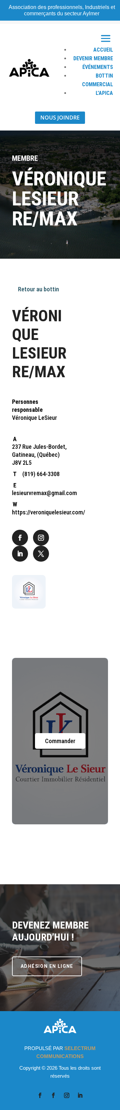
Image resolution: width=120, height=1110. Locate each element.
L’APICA (104, 93)
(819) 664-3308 (41, 473)
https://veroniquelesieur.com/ (48, 512)
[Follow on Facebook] (20, 538)
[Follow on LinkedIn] (20, 554)
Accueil (103, 50)
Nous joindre (60, 117)
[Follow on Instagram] (41, 538)
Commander (60, 740)
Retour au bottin (38, 289)
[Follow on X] (41, 554)
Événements (97, 67)
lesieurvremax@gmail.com (44, 492)
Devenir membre (93, 58)
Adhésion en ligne (47, 966)
